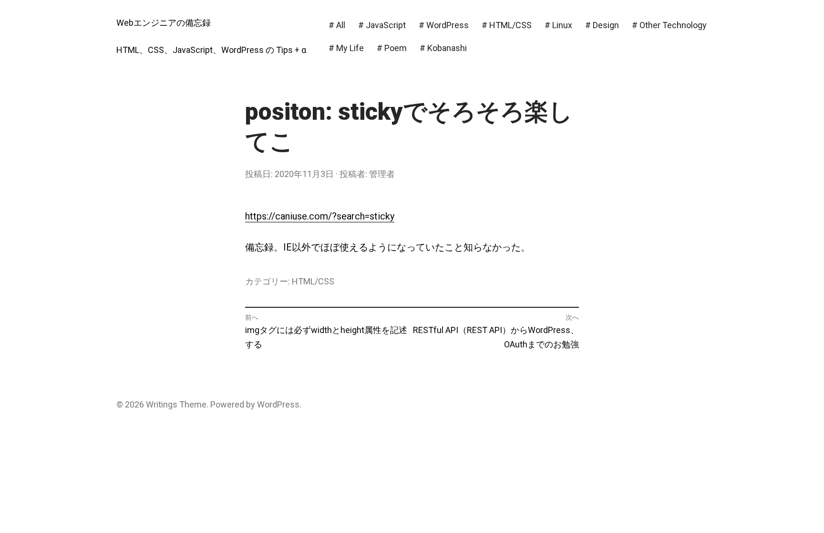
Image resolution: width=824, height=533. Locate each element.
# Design (602, 25)
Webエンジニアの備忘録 (163, 23)
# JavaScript (382, 25)
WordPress (278, 404)
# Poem (392, 48)
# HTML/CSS (507, 25)
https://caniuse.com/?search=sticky (319, 216)
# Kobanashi (443, 48)
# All (337, 25)
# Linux (558, 25)
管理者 (382, 174)
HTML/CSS (313, 281)
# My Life (346, 48)
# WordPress (444, 25)
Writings (161, 404)
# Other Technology (669, 25)
